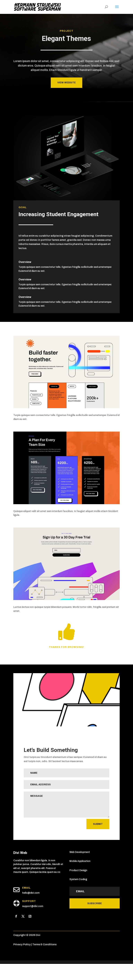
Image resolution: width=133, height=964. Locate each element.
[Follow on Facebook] (16, 916)
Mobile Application (79, 861)
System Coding (78, 879)
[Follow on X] (23, 916)
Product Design (78, 870)
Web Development (79, 852)
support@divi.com (32, 906)
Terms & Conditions (44, 944)
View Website (66, 82)
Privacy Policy (22, 944)
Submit (98, 824)
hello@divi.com (30, 893)
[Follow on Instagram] (30, 916)
